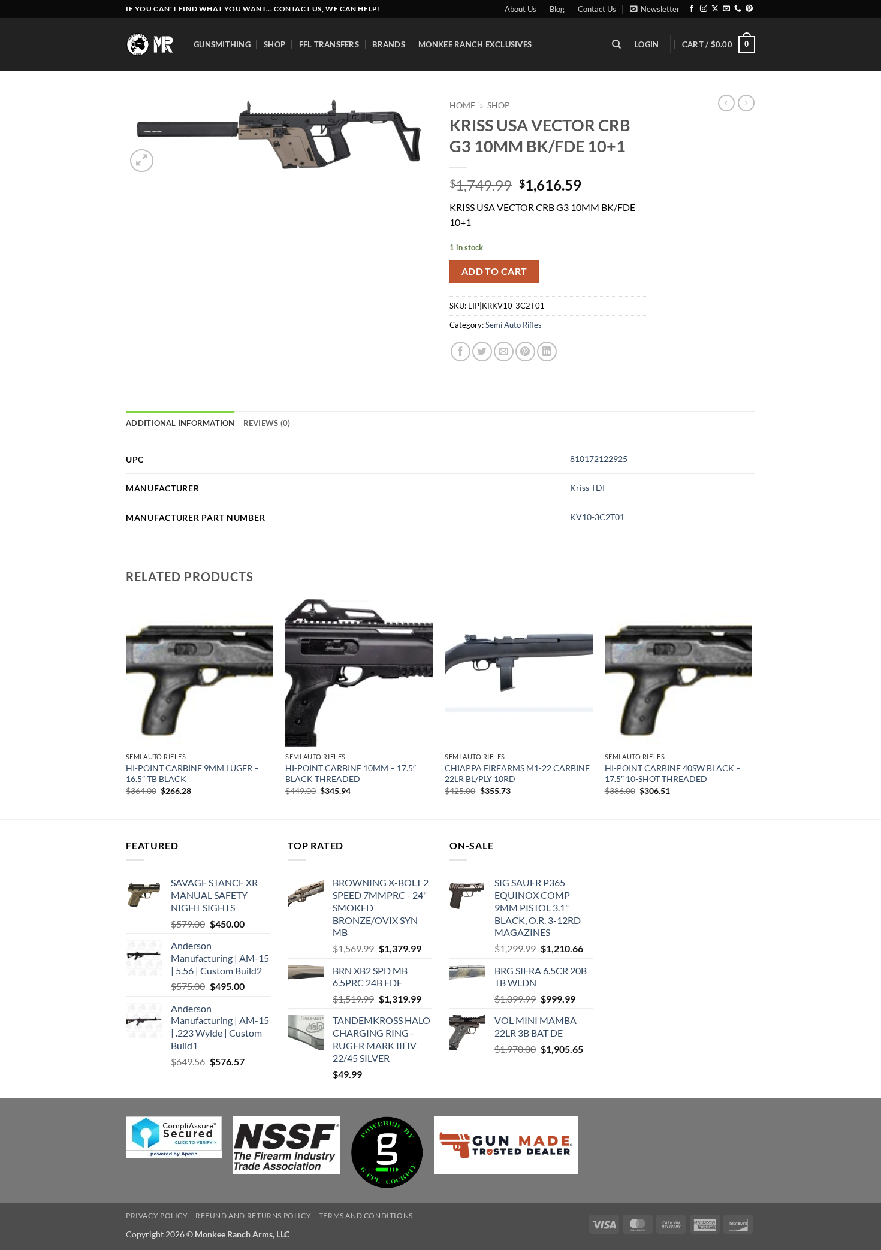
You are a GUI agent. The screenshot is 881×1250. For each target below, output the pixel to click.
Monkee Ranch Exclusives (475, 44)
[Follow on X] (715, 9)
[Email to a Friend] (504, 351)
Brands (388, 44)
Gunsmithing (222, 44)
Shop (274, 44)
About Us (520, 9)
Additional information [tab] (180, 423)
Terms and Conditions (366, 1215)
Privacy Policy (157, 1215)
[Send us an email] (726, 9)
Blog (557, 9)
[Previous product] (746, 103)
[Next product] (726, 103)
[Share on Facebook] (460, 351)
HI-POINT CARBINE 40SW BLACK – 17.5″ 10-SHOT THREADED (673, 773)
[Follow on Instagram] (703, 9)
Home (462, 105)
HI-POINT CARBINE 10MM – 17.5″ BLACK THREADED (350, 773)
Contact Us (597, 9)
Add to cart (494, 271)
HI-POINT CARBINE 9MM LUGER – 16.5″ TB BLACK (192, 773)
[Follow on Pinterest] (749, 9)
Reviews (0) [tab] (267, 423)
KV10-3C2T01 (597, 517)
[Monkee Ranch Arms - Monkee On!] (151, 44)
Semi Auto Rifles (513, 325)
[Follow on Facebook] (691, 9)
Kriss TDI (587, 487)
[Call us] (737, 9)
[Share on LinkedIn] (547, 351)
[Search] (616, 44)
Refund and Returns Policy (253, 1215)
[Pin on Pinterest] (525, 351)
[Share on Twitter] (482, 351)
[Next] (752, 707)
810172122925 (598, 459)
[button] (655, 9)
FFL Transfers (329, 44)
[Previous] (126, 707)
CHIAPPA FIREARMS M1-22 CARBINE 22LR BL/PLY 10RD (517, 773)
